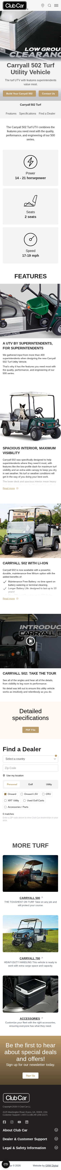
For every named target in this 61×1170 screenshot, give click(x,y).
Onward (12, 794)
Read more (9, 488)
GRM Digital (51, 1165)
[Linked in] (26, 1122)
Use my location (15, 775)
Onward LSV (31, 794)
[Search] (49, 5)
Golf (30, 784)
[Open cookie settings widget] (6, 1164)
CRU (48, 794)
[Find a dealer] (43, 5)
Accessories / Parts (18, 807)
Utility (49, 784)
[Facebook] (4, 1122)
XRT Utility (13, 800)
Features (11, 113)
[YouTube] (19, 1122)
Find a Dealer (47, 113)
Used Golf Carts (35, 800)
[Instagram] (12, 1122)
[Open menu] (56, 5)
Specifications (27, 113)
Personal (12, 784)
